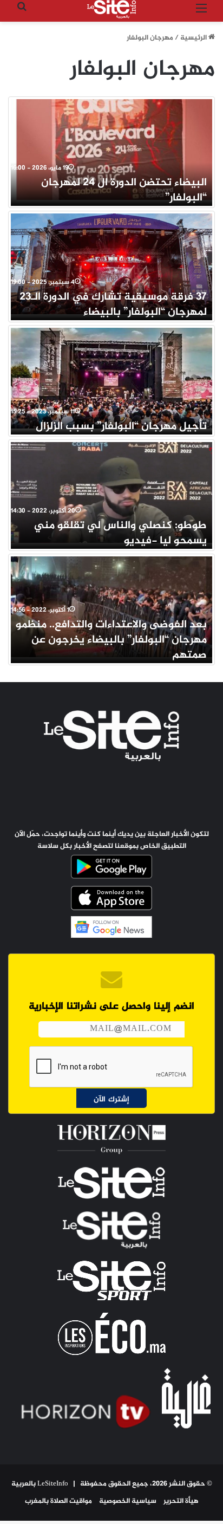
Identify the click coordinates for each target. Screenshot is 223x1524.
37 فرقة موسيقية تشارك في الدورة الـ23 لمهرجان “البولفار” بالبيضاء (113, 304)
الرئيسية (194, 38)
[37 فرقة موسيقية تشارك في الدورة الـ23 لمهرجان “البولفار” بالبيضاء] (111, 263)
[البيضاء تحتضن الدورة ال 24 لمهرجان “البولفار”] (111, 149)
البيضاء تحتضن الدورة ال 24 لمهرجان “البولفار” (124, 190)
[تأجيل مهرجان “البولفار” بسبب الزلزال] (111, 378)
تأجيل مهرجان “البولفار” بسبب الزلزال (121, 427)
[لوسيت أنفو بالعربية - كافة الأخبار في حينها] (111, 9)
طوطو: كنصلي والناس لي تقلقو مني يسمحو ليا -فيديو (120, 533)
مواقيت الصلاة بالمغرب (58, 1501)
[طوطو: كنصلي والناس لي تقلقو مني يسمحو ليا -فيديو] (111, 492)
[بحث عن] (21, 13)
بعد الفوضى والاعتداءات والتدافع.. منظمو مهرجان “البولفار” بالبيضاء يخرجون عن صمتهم (111, 640)
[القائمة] (201, 13)
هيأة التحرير (181, 1501)
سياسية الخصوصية (127, 1501)
